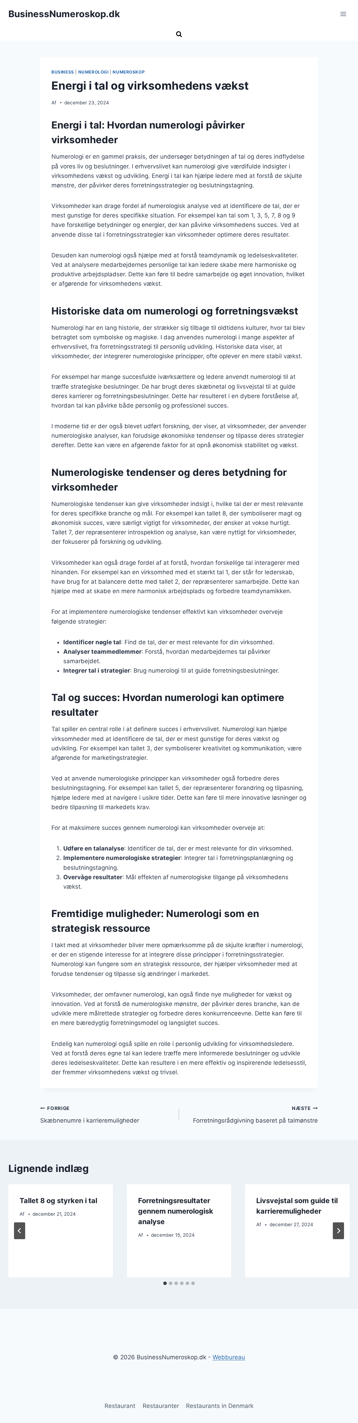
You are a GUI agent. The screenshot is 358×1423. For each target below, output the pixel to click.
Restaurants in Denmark (219, 1405)
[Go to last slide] (19, 1230)
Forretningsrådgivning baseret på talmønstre (255, 1114)
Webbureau (229, 1357)
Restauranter (161, 1405)
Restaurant (120, 1405)
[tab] (165, 1283)
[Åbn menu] (343, 13)
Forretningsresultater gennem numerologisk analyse (175, 1211)
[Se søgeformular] (179, 34)
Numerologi (93, 72)
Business (62, 72)
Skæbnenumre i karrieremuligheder (89, 1114)
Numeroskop (129, 72)
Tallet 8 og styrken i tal (58, 1200)
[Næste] (338, 1230)
